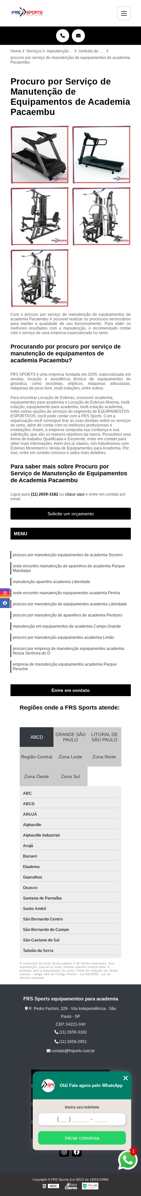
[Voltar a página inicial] (27, 13)
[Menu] (124, 13)
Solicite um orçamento (71, 513)
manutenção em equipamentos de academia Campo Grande (67, 626)
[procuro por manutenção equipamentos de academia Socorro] (39, 216)
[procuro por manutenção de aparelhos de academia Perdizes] (101, 216)
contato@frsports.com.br (72, 1051)
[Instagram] (64, 1152)
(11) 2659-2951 (72, 1041)
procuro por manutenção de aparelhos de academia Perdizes (67, 615)
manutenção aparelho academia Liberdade (51, 581)
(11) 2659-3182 (45, 494)
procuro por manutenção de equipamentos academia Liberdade (70, 604)
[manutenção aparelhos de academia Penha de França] (39, 154)
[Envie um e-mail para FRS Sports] (78, 35)
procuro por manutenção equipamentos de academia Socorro (68, 555)
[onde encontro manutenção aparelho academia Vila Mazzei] (101, 154)
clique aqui (75, 494)
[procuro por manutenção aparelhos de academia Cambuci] (39, 278)
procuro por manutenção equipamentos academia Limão (63, 637)
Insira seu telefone (82, 1107)
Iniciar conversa (82, 1138)
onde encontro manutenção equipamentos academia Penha (66, 593)
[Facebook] (77, 1152)
